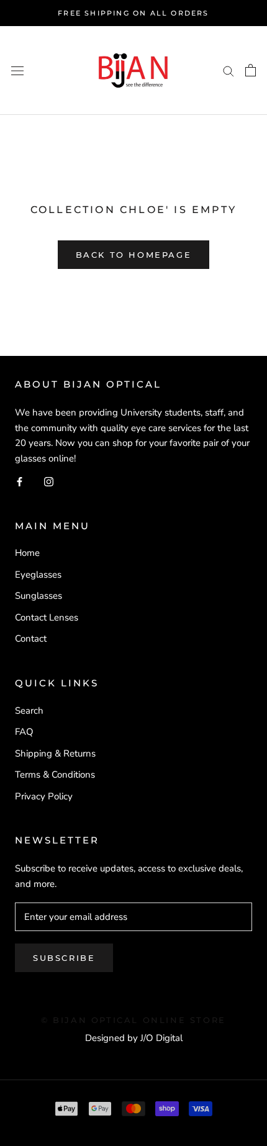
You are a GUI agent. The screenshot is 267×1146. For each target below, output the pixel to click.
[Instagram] (48, 481)
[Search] (228, 70)
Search (29, 710)
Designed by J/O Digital (134, 1038)
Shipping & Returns (55, 753)
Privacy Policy (44, 796)
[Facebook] (19, 481)
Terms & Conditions (55, 774)
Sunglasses (38, 595)
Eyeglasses (38, 574)
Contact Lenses (46, 617)
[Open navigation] (17, 70)
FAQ (24, 731)
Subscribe (64, 958)
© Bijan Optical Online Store (133, 1020)
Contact (31, 638)
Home (27, 553)
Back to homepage (134, 255)
